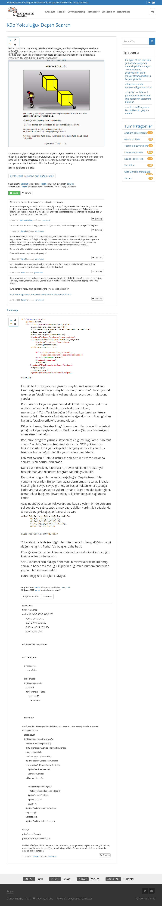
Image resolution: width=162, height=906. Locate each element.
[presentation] (62, 206)
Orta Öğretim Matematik (137, 171)
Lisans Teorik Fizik (133, 158)
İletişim (10, 891)
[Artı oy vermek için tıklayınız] (10, 40)
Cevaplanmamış (76, 11)
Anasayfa (50, 11)
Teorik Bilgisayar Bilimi (136, 145)
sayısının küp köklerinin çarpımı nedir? (137, 110)
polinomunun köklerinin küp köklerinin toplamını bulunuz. (138, 97)
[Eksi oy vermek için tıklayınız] (10, 44)
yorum (28, 193)
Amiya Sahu (46, 898)
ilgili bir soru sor (32, 596)
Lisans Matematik (133, 152)
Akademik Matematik (135, 132)
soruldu (70, 184)
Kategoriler (93, 11)
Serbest (24, 184)
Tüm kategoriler (138, 126)
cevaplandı (65, 587)
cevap (15, 193)
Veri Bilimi (129, 165)
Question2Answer (81, 898)
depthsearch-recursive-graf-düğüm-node (32, 175)
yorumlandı (46, 220)
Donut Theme (15, 898)
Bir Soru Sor (108, 11)
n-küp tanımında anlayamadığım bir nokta (138, 86)
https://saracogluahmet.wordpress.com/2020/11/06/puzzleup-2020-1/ (40, 294)
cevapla (98, 218)
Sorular (61, 11)
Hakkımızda (123, 11)
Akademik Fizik (132, 139)
